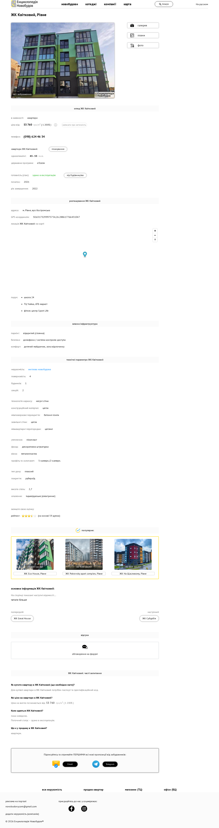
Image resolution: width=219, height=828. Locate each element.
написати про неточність (74, 124)
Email (70, 764)
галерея (142, 25)
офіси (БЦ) (170, 789)
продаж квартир (94, 789)
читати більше (19, 600)
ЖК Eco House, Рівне (35, 573)
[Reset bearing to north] (155, 239)
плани (141, 35)
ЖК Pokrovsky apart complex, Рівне (84, 573)
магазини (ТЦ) (133, 789)
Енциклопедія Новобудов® (29, 821)
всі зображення (22, 94)
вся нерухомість (52, 789)
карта (127, 4)
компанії (110, 4)
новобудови (69, 4)
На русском (202, 4)
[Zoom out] (155, 235)
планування (58, 148)
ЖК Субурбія (149, 618)
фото (141, 45)
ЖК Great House (22, 618)
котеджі (91, 4)
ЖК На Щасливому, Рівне (133, 573)
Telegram (110, 764)
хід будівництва (75, 175)
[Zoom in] (155, 231)
